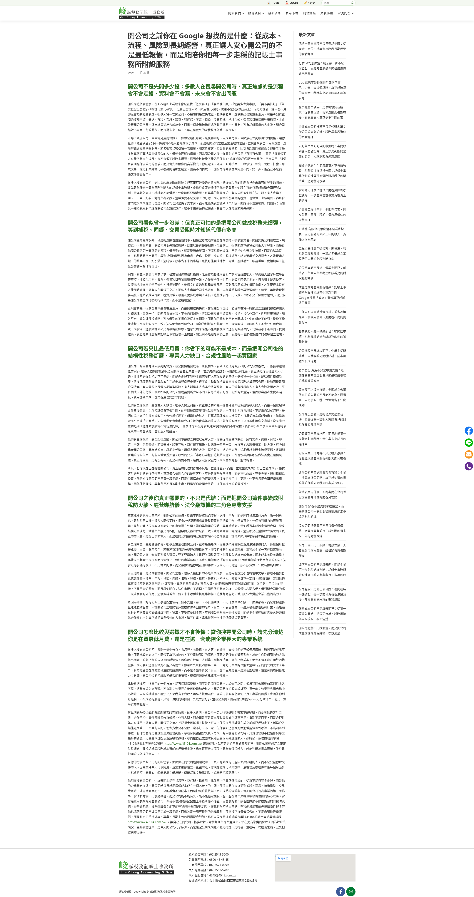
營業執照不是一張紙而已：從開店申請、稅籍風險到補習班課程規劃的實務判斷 (322, 336)
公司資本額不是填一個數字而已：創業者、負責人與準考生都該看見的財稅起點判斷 (322, 273)
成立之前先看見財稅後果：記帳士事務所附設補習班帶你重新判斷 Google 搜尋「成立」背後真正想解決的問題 (322, 295)
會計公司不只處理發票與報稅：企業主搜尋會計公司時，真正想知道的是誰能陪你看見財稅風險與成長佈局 (322, 478)
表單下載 (292, 13)
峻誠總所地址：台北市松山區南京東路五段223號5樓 (222, 880)
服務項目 (254, 13)
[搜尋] (352, 2)
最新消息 (274, 13)
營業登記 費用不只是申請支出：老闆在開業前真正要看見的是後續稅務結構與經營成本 (322, 375)
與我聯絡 (326, 13)
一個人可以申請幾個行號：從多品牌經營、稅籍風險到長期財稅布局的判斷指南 (322, 317)
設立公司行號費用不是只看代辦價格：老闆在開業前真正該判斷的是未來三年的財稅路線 (322, 531)
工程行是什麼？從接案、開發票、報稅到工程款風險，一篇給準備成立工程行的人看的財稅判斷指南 (322, 253)
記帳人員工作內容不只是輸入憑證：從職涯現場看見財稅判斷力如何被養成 (322, 458)
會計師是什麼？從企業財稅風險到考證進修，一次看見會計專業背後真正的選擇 (322, 195)
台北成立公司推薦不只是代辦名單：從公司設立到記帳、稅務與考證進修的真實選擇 (322, 132)
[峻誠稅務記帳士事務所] (141, 13)
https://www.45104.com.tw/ (182, 744)
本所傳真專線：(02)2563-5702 (208, 870)
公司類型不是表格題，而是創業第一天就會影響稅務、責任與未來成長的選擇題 (322, 439)
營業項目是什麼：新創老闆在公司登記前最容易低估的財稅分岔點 (322, 494)
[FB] (469, 431)
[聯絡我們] (469, 454)
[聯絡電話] (469, 466)
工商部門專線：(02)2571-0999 (208, 865)
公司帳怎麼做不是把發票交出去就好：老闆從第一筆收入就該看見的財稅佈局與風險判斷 (322, 419)
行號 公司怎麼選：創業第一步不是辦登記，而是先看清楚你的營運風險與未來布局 (322, 68)
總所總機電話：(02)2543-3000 (208, 854)
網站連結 (309, 13)
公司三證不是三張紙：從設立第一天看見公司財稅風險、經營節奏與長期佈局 (322, 550)
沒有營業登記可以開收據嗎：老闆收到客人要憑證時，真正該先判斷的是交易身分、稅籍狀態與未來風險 (322, 151)
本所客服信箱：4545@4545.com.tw (212, 875)
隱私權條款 (124, 891)
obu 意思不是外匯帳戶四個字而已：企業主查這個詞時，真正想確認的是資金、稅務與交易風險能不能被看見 (322, 90)
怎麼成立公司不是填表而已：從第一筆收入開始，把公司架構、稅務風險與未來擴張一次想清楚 (322, 614)
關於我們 (234, 13)
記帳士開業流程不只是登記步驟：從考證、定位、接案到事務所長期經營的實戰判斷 (322, 49)
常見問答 (344, 13)
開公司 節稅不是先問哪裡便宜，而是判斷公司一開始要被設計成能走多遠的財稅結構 (322, 511)
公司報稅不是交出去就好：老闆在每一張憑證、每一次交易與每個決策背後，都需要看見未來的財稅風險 (322, 594)
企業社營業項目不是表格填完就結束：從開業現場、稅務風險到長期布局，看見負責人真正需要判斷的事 (322, 112)
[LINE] (469, 442)
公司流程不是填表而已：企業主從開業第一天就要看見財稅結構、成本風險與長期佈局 (322, 356)
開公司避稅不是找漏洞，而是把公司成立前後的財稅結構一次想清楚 (322, 630)
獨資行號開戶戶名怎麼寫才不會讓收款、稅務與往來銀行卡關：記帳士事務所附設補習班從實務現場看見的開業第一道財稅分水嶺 (322, 173)
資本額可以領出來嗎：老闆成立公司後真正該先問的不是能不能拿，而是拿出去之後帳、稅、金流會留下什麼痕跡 (322, 397)
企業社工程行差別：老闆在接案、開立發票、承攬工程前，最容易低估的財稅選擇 (322, 214)
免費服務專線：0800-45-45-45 (208, 860)
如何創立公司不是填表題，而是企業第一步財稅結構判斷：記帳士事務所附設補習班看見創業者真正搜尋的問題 (322, 572)
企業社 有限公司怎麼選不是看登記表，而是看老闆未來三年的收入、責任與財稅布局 (322, 234)
